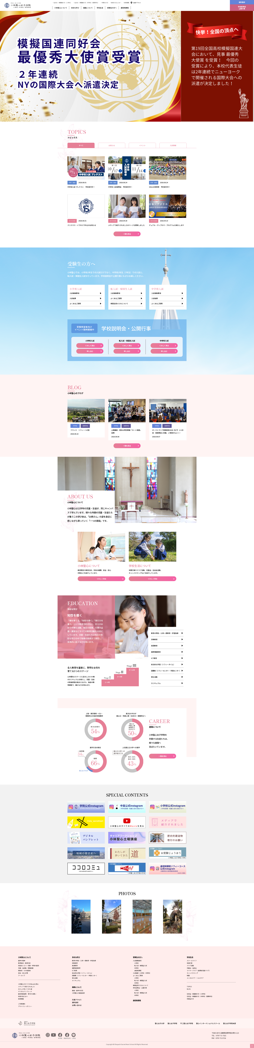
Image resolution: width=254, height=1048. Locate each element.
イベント (142, 145)
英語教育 (154, 645)
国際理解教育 (156, 652)
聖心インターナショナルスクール (208, 1023)
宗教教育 (154, 639)
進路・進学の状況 (77, 990)
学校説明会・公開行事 (140, 988)
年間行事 (189, 963)
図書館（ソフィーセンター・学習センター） (166, 671)
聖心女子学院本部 (229, 1023)
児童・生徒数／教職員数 (25, 968)
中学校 (136, 968)
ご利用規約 (21, 1004)
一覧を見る (127, 234)
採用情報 (21, 999)
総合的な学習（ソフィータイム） (163, 664)
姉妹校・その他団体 (24, 971)
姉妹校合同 (67, 1038)
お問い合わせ (77, 1005)
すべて (81, 145)
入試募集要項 (74, 293)
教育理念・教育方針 (24, 963)
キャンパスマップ (192, 973)
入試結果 (73, 298)
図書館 (84, 975)
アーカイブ (21, 975)
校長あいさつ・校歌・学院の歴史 (28, 966)
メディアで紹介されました (26, 987)
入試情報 (173, 145)
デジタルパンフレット (25, 991)
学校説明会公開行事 (242, 7)
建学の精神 (21, 961)
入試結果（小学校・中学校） (142, 973)
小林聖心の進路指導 (78, 993)
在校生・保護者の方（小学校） (196, 994)
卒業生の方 (190, 999)
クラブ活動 (190, 966)
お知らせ (112, 145)
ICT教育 (154, 658)
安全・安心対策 (23, 973)
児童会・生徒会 (192, 968)
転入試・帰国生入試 (140, 966)
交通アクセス (137, 3)
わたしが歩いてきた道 (25, 989)
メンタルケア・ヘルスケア (195, 978)
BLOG (189, 989)
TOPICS (189, 987)
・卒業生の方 (104, 3)
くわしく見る (90, 345)
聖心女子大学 (159, 1023)
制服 (188, 975)
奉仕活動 (154, 677)
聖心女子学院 (172, 1023)
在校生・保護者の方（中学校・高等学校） (200, 996)
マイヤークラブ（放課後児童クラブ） (198, 971)
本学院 (60, 1038)
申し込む (90, 351)
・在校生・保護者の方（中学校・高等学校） (86, 3)
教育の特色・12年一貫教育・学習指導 (164, 633)
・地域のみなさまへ (115, 3)
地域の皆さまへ (23, 996)
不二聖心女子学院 (186, 1023)
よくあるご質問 (75, 303)
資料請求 (242, 2)
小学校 (136, 963)
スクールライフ (192, 961)
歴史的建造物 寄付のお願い (27, 994)
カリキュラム (156, 683)
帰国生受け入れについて (119, 303)
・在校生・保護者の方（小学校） (62, 3)
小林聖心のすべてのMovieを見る (28, 984)
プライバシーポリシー (25, 1006)
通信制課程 (125, 8)
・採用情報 (126, 3)
